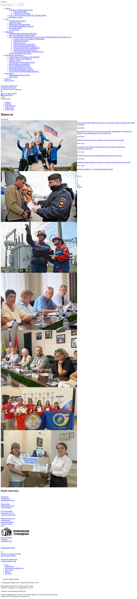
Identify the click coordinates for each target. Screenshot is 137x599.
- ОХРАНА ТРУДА (19, 42)
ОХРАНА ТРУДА (15, 61)
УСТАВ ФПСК (14, 30)
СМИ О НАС (13, 77)
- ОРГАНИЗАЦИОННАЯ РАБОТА (25, 46)
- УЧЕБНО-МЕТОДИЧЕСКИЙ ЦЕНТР (26, 48)
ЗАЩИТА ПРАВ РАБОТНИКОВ (20, 59)
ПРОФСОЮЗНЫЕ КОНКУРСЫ (20, 53)
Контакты (8, 573)
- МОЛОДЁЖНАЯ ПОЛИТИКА (24, 44)
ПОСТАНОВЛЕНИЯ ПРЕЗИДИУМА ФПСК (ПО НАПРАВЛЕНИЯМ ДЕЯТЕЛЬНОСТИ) (40, 37)
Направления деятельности (14, 55)
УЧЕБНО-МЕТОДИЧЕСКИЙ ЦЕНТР (22, 62)
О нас (7, 19)
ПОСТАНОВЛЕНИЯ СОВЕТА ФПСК (22, 35)
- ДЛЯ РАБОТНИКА (20, 12)
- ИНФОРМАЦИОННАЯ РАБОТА (25, 50)
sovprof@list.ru (8, 95)
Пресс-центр (9, 73)
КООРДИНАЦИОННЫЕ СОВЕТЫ (21, 26)
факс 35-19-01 (12, 93)
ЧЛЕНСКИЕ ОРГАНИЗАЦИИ (19, 24)
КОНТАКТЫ (9, 109)
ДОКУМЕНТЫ (10, 106)
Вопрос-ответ (9, 80)
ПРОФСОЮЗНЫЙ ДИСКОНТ (19, 66)
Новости (8, 79)
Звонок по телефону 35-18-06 (11, 554)
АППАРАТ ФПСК (15, 23)
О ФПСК (8, 104)
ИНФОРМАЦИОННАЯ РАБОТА (20, 68)
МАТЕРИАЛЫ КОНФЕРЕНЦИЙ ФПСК (23, 33)
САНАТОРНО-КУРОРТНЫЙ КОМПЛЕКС (24, 71)
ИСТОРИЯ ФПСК (15, 28)
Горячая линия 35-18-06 (8, 548)
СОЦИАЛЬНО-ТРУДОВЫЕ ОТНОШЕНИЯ (24, 57)
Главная (7, 8)
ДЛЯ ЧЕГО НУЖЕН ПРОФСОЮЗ (21, 10)
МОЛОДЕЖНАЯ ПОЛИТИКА (19, 64)
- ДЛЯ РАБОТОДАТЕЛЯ (21, 14)
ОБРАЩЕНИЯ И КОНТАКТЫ (19, 75)
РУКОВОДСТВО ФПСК (17, 21)
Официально (9, 32)
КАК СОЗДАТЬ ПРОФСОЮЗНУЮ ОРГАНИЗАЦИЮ (27, 15)
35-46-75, (4, 93)
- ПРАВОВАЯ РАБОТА (21, 41)
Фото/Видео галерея (16, 17)
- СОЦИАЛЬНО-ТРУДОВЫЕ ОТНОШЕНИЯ (28, 39)
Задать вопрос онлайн (8, 556)
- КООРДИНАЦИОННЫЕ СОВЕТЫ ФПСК (28, 52)
